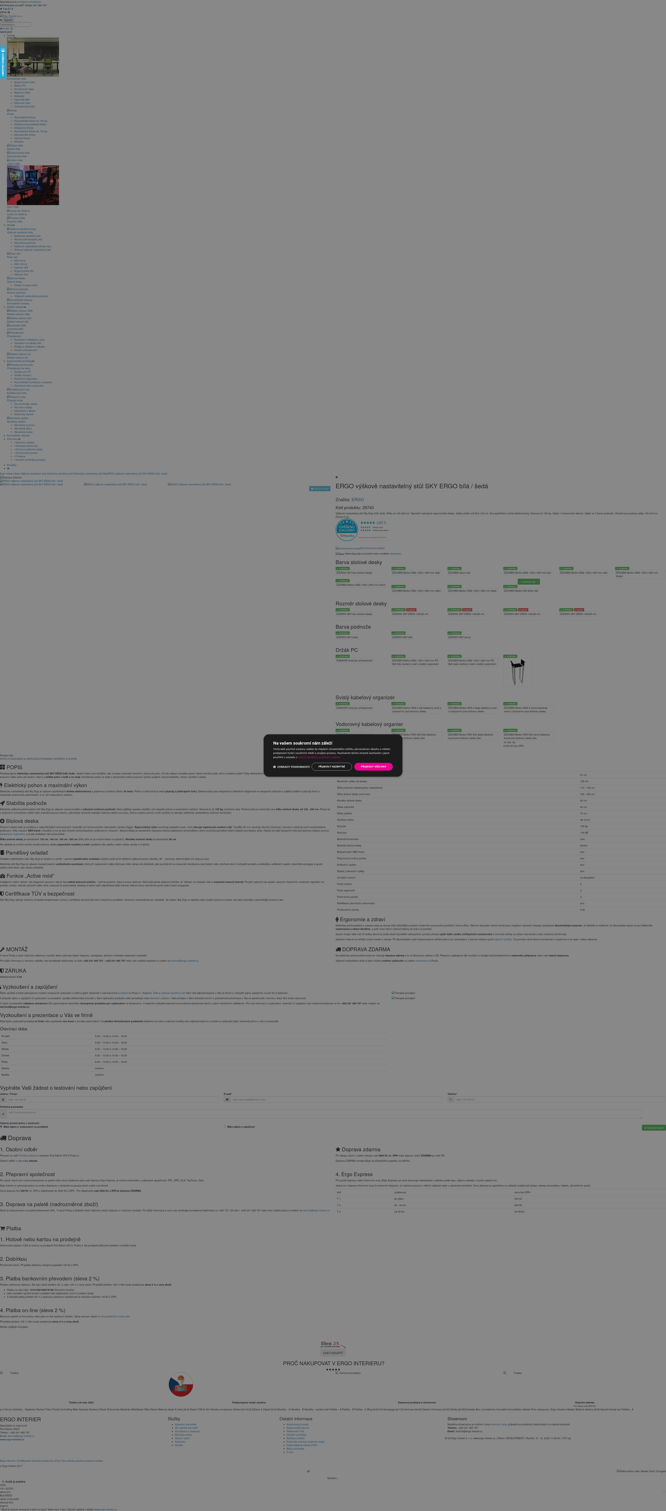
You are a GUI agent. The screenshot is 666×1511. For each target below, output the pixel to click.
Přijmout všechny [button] (373, 766)
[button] (291, 766)
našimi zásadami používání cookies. (319, 757)
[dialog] (333, 755)
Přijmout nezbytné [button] (331, 766)
